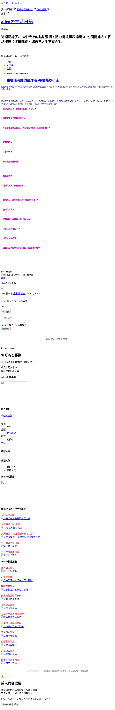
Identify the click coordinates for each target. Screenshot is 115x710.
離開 (16, 704)
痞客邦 (16, 293)
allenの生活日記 (17, 21)
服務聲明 (84, 671)
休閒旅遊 (24, 56)
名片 (9, 68)
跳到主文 (5, 29)
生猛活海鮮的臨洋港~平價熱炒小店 (33, 80)
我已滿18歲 (7, 704)
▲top (3, 306)
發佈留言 (6, 329)
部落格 (10, 65)
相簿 (9, 62)
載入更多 (6, 312)
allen (3, 278)
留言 (22, 293)
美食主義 (23, 301)
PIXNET (36, 671)
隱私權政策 (73, 671)
